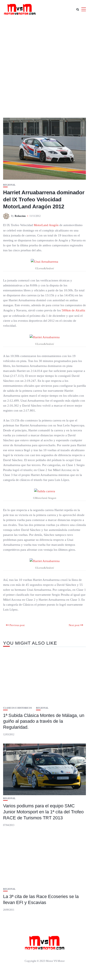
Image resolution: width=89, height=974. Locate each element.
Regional (9, 185)
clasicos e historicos (17, 708)
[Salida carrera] (44, 491)
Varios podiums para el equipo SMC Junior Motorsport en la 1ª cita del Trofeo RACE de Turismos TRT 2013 (43, 811)
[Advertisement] (44, 65)
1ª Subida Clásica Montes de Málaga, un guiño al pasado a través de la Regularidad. (43, 721)
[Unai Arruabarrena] (44, 261)
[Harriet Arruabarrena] (45, 336)
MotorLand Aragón (46, 225)
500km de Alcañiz (73, 310)
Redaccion (20, 216)
